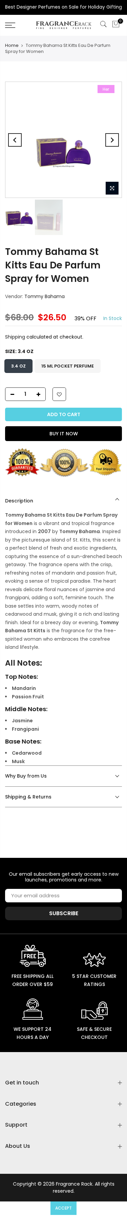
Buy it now (63, 433)
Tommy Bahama (44, 296)
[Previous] (15, 140)
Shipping (15, 336)
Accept (63, 1208)
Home (12, 45)
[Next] (112, 140)
